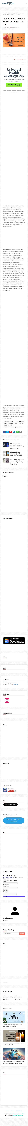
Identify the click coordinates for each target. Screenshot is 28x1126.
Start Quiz (14, 85)
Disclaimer (6, 999)
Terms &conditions (8, 997)
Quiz (16, 423)
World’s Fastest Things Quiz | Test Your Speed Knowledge (12, 1025)
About (15, 995)
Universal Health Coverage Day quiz (12, 427)
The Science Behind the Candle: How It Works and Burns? (13, 1044)
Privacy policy (17, 997)
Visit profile (5, 920)
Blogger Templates (18, 1115)
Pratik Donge (6, 27)
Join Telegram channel (14, 820)
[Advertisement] (15, 51)
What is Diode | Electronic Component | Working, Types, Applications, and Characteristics (17, 461)
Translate (15, 684)
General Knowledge (8, 423)
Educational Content (11, 13)
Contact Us (17, 999)
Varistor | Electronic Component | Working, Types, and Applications (16, 453)
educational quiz (20, 421)
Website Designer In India (17, 1114)
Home (4, 13)
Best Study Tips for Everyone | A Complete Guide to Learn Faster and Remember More (17, 445)
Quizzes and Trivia (8, 425)
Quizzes (21, 423)
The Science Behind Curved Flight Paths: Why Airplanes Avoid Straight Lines (13, 1062)
